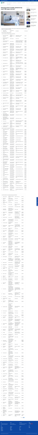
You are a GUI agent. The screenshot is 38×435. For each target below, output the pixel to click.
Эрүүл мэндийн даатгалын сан (22, 424)
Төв (19, 427)
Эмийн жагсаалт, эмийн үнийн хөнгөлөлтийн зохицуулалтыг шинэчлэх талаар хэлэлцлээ (33, 9)
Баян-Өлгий (2, 427)
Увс (19, 428)
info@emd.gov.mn (14, 424)
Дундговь (11, 427)
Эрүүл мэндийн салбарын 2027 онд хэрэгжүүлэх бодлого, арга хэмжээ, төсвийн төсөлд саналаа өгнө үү (34, 22)
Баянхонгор (2, 428)
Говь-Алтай (2, 429)
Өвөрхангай (11, 429)
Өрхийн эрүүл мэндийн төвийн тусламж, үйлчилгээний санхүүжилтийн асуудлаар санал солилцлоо (33, 19)
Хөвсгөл (20, 429)
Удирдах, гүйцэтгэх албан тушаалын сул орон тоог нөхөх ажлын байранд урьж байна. (34, 16)
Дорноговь (11, 426)
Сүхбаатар (20, 426)
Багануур (29, 427)
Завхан (10, 428)
